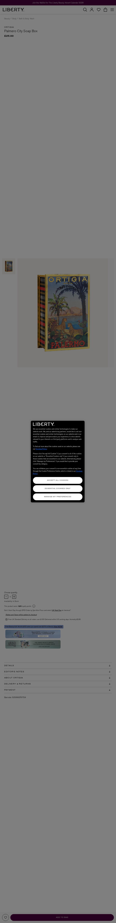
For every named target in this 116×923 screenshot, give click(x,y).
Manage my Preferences (57, 496)
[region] (58, 461)
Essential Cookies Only (57, 488)
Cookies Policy (41, 449)
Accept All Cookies (57, 480)
